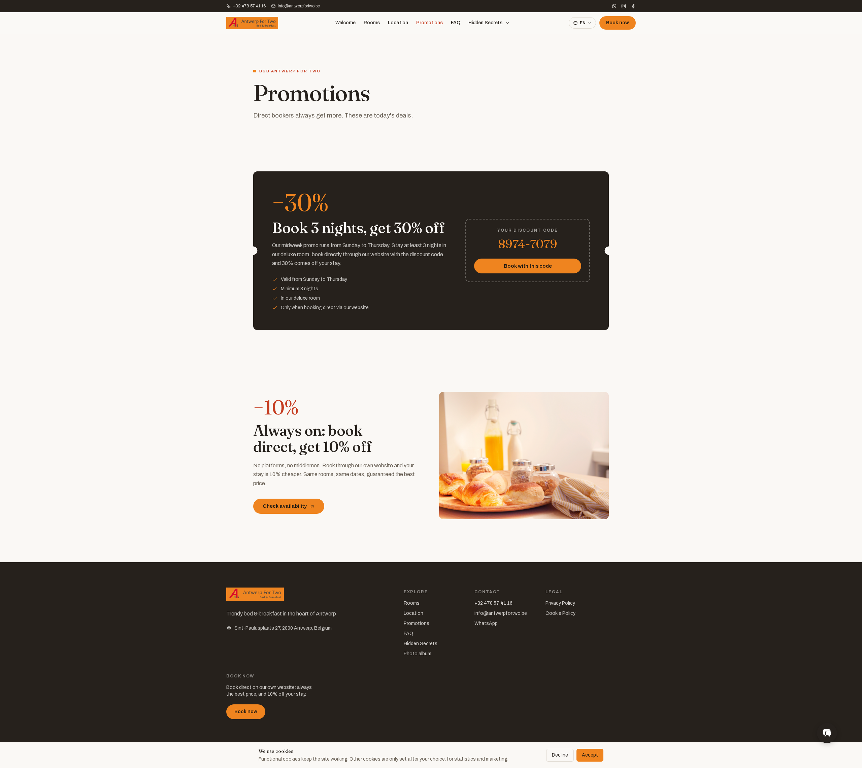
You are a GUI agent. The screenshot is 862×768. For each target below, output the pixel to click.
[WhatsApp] (614, 6)
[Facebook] (633, 6)
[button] (827, 733)
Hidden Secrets (485, 22)
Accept (590, 755)
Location (398, 22)
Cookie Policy (560, 613)
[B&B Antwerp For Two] (252, 23)
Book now (617, 22)
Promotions (429, 22)
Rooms (372, 22)
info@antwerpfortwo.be (299, 6)
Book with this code (528, 266)
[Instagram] (623, 6)
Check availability (285, 506)
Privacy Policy (560, 603)
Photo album (417, 653)
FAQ (455, 22)
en (583, 23)
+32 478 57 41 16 (493, 603)
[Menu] (507, 23)
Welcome (345, 22)
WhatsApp (486, 623)
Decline (560, 755)
